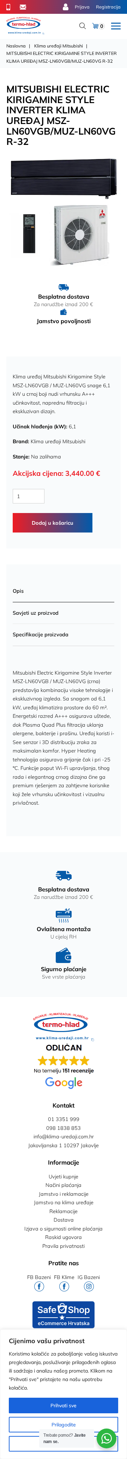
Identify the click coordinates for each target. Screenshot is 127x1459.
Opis (18, 591)
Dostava (64, 1220)
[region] (63, 1394)
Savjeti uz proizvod (36, 613)
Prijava (82, 7)
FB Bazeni (39, 1277)
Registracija (108, 7)
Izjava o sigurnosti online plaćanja (63, 1229)
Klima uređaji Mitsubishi (58, 46)
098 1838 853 (63, 1128)
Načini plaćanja (63, 1185)
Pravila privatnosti (63, 1246)
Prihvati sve (63, 1405)
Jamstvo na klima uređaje (63, 1202)
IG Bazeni (89, 1277)
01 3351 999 (63, 1119)
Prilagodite (64, 1424)
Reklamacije (63, 1211)
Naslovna (16, 46)
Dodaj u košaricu (52, 523)
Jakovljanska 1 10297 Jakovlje (63, 1145)
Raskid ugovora (63, 1237)
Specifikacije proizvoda (40, 634)
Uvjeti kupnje (63, 1176)
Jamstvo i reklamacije (64, 1194)
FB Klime (64, 1277)
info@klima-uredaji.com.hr (64, 1136)
